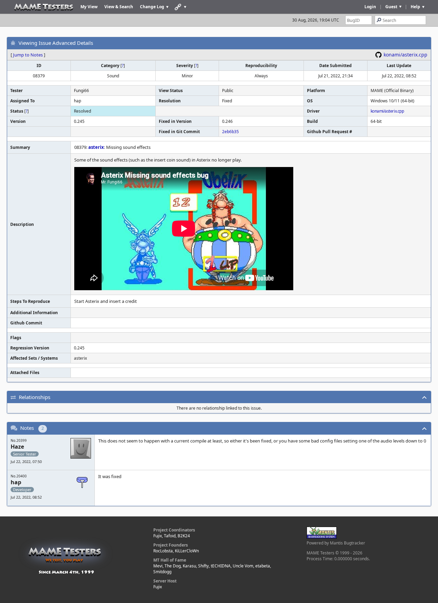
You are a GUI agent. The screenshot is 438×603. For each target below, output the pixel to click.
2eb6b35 (230, 131)
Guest (391, 7)
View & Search (118, 7)
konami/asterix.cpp (405, 54)
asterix (96, 147)
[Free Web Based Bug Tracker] (322, 537)
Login (370, 7)
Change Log (152, 7)
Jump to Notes (28, 55)
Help (415, 7)
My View (89, 7)
